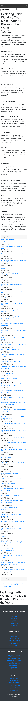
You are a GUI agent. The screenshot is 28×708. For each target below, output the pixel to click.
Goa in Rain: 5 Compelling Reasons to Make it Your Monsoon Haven (13, 570)
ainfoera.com (14, 643)
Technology (22, 584)
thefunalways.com (14, 638)
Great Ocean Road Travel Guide (9, 473)
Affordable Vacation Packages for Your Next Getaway (13, 535)
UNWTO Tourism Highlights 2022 (10, 483)
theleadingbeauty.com (14, 663)
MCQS (3, 5)
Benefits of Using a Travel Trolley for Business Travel (13, 331)
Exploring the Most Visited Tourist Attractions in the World (13, 410)
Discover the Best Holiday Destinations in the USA (13, 431)
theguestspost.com (14, 687)
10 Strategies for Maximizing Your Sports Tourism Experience (12, 522)
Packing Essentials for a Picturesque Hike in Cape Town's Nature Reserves (13, 563)
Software (5, 584)
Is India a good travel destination (10, 274)
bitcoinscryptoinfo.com (14, 655)
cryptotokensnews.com (14, 658)
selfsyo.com (14, 621)
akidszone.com (14, 684)
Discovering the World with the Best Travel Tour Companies (12, 391)
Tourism (5, 583)
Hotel (12, 583)
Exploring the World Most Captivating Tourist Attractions (13, 450)
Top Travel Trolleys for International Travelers (13, 344)
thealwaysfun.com (14, 635)
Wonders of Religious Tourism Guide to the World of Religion (12, 508)
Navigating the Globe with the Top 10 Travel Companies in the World (13, 403)
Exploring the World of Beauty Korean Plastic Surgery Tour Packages (13, 417)
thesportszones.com (14, 640)
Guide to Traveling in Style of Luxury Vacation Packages (13, 542)
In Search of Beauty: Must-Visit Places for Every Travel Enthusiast (12, 549)
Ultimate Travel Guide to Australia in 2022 (12, 463)
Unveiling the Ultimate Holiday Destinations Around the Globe (13, 456)
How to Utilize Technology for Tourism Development (11, 529)
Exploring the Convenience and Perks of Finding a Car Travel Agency (12, 384)
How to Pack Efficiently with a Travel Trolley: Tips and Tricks (13, 317)
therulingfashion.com (14, 662)
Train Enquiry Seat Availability (9, 378)
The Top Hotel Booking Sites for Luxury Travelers (12, 310)
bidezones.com (14, 669)
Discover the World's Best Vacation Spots (12, 437)
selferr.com (14, 616)
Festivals (5, 586)
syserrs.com (14, 618)
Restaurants (17, 583)
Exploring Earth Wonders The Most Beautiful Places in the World (13, 424)
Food (22, 583)
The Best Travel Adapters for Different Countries (11, 285)
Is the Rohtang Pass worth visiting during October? (12, 247)
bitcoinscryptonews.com (14, 660)
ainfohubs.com (14, 690)
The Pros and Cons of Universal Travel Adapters (11, 291)
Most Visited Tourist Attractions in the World (13, 397)
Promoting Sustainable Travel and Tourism (12, 478)
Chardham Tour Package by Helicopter (11, 361)
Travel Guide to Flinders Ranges (9, 468)
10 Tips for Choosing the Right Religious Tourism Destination (12, 501)
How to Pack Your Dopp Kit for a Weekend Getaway (13, 355)
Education (10, 584)
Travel (9, 583)
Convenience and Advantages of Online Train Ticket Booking (13, 367)
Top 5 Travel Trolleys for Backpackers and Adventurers (12, 324)
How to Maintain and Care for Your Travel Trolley (12, 338)
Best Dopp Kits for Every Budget (10, 349)
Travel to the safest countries (9, 279)
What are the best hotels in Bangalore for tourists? (12, 267)
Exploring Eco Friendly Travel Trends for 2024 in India (13, 556)
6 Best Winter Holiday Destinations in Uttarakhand (11, 240)
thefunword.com (14, 636)
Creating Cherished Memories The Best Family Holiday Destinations (13, 443)
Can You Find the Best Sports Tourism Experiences (11, 515)
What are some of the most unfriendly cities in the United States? (13, 261)
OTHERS (16, 584)
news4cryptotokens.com (14, 657)
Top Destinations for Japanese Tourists (11, 495)
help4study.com (14, 680)
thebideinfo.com (14, 667)
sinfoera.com (14, 620)
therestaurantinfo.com (14, 685)
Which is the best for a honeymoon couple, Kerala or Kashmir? (12, 254)
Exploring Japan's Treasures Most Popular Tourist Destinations (12, 489)
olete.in (14, 615)
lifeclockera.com (14, 689)
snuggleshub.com (14, 645)
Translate (12, 11)
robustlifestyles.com (14, 665)
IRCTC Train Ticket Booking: (8, 373)
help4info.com (14, 678)
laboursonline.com (14, 682)
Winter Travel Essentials (7, 298)
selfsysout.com (14, 625)
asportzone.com (14, 642)
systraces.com (14, 623)
